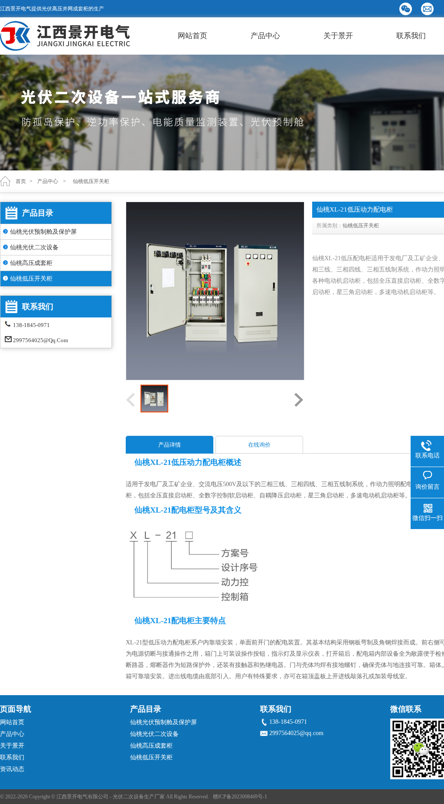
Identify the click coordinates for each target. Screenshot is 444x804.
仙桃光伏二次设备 (34, 247)
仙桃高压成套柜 (31, 263)
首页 (21, 181)
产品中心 (265, 36)
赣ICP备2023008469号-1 (240, 797)
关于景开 (338, 36)
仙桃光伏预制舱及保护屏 (43, 232)
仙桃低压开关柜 (31, 278)
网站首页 (192, 36)
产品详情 (169, 444)
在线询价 (259, 444)
